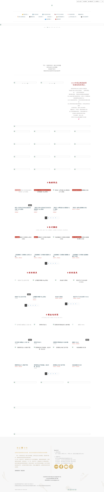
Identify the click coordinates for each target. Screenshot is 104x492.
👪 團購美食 (32, 16)
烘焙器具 (49, 16)
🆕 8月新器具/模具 (46, 14)
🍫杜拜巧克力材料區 (59, 14)
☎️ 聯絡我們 (58, 19)
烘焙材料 (41, 16)
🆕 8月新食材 (35, 14)
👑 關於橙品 (25, 14)
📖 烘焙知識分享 (72, 16)
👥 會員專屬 (48, 19)
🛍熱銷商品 (80, 14)
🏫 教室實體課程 (60, 16)
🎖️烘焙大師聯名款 (21, 16)
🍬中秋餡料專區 (71, 14)
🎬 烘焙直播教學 (84, 16)
